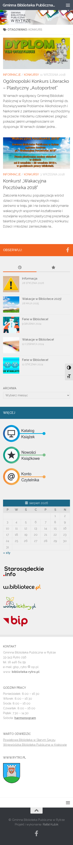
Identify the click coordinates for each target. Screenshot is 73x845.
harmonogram (25, 718)
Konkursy (31, 74)
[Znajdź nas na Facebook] (67, 249)
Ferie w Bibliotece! (35, 319)
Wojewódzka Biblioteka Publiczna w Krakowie (35, 745)
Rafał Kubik (50, 824)
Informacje (12, 74)
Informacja (29, 278)
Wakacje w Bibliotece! (38, 339)
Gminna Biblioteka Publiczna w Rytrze (29, 5)
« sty (6, 553)
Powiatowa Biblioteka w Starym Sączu (29, 740)
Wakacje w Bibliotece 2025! (41, 299)
